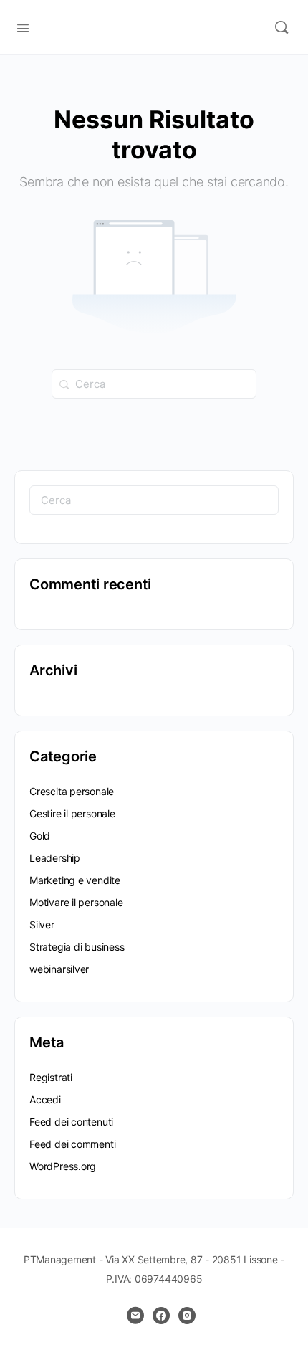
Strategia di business (77, 947)
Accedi (45, 1099)
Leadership (54, 858)
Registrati (50, 1077)
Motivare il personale (76, 902)
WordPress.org (62, 1166)
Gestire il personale (72, 813)
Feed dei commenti (72, 1144)
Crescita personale (71, 791)
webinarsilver (59, 969)
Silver (41, 924)
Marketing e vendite (74, 880)
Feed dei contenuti (71, 1122)
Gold (39, 836)
